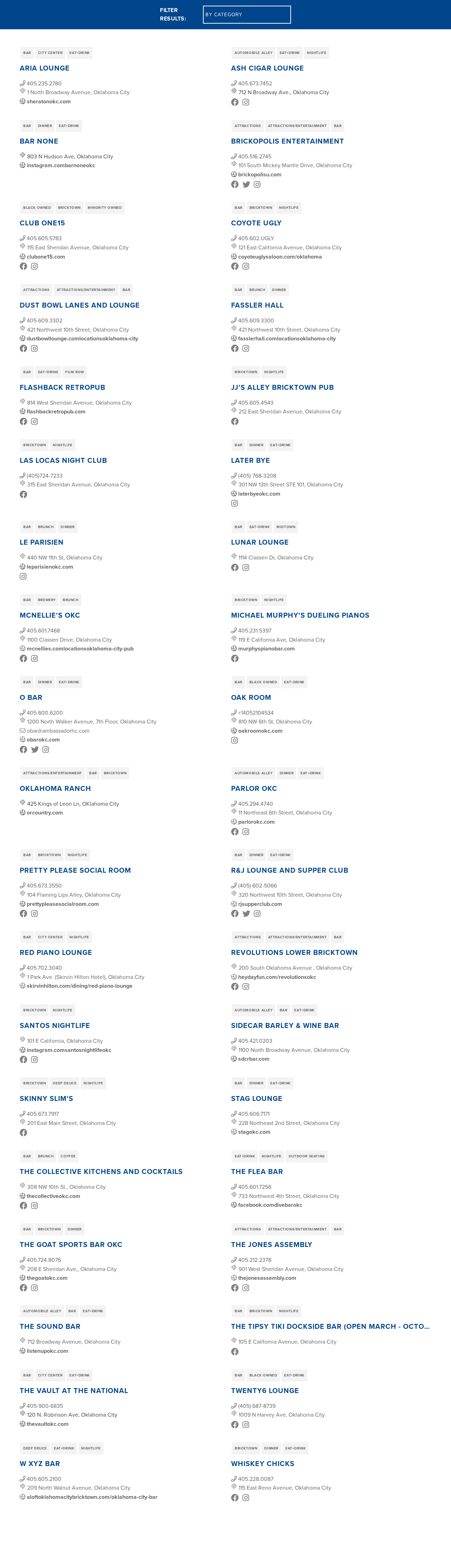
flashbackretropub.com (56, 411)
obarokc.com (43, 739)
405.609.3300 (256, 320)
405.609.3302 (44, 320)
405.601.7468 (43, 630)
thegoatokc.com (47, 1278)
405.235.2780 (44, 83)
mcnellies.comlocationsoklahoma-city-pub (80, 648)
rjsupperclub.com (260, 904)
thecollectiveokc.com (53, 1196)
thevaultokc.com (48, 1424)
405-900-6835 (45, 1406)
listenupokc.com (47, 1351)
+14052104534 (256, 712)
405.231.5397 (254, 630)
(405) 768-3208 (257, 475)
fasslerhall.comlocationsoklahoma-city (287, 338)
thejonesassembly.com (267, 1278)
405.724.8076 (44, 1260)
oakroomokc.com (260, 731)
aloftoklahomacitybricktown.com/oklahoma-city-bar (92, 1497)
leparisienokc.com (50, 567)
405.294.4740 (255, 803)
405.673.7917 (43, 1114)
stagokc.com (254, 1132)
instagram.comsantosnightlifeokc (69, 1050)
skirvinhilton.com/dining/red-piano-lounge (79, 986)
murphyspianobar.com (266, 648)
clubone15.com (46, 257)
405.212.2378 (254, 1260)
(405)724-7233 (45, 475)
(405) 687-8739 (257, 1406)
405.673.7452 (255, 83)
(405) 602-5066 (257, 885)
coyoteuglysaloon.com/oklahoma (280, 257)
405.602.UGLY (256, 238)
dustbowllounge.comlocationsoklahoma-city (82, 338)
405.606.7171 (254, 1114)
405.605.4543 (255, 402)
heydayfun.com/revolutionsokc (277, 977)
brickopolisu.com (260, 174)
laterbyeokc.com (259, 494)
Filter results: (173, 14)
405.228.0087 (255, 1479)
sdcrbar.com (254, 1059)
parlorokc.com (256, 822)
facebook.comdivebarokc (270, 1205)
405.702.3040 (44, 967)
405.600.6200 (45, 712)
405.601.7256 (254, 1187)
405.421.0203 (255, 1041)
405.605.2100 (44, 1479)
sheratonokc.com (49, 101)
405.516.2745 (254, 156)
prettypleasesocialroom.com (63, 904)
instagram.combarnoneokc (61, 165)
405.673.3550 (44, 885)
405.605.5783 (44, 238)
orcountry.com (45, 813)
